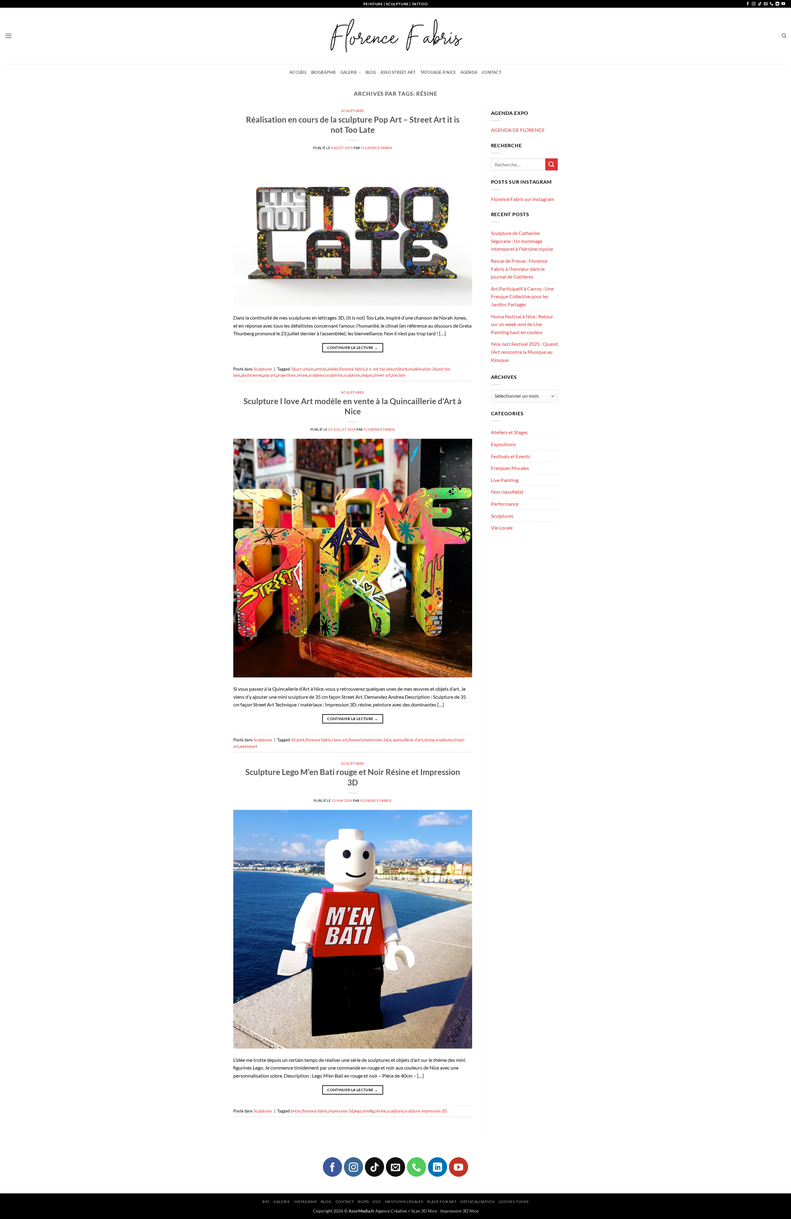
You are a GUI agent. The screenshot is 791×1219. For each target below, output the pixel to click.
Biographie (323, 72)
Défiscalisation (477, 1201)
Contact (491, 72)
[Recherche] (784, 36)
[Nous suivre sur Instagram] (753, 4)
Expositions (503, 444)
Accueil (298, 72)
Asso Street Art (398, 72)
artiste (320, 369)
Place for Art (442, 1201)
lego (358, 1110)
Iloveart (355, 739)
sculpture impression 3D (425, 1110)
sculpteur (317, 375)
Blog (371, 72)
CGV (377, 1201)
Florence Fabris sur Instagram (522, 199)
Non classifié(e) (507, 492)
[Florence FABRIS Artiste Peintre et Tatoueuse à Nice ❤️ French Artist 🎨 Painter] (395, 35)
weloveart (248, 746)
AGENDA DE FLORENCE (518, 130)
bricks (296, 1110)
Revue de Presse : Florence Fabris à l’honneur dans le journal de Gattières (519, 268)
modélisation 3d (422, 369)
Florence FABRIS (376, 148)
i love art (339, 739)
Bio (266, 1201)
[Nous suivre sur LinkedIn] (777, 4)
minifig (368, 1110)
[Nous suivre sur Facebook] (748, 4)
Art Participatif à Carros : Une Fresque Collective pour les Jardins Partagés (522, 296)
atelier (332, 369)
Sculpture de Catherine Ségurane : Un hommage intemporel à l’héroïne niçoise (522, 241)
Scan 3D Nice (424, 1210)
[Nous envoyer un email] (766, 4)
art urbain (305, 369)
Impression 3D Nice (459, 1210)
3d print (298, 739)
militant (401, 369)
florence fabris (352, 369)
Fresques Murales (510, 468)
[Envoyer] (551, 164)
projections (286, 375)
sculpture (352, 375)
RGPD (363, 1201)
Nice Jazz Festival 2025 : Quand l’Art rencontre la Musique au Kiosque (524, 351)
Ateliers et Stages (509, 432)
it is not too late (379, 369)
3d (293, 369)
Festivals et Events (510, 456)
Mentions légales (404, 1201)
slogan (366, 375)
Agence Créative (391, 1210)
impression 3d (375, 739)
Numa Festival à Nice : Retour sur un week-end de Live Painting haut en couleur (522, 324)
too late (398, 375)
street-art (382, 375)
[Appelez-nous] (771, 4)
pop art (269, 375)
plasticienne (251, 375)
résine (302, 375)
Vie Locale (502, 527)
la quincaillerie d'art (406, 739)
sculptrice (334, 375)
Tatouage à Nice (438, 72)
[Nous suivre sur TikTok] (760, 4)
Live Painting (504, 480)
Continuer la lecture (352, 347)
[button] (8, 35)
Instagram (305, 1201)
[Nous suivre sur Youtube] (783, 4)
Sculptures (352, 111)
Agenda (469, 72)
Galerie (349, 72)
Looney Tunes (514, 1201)
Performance (504, 504)
